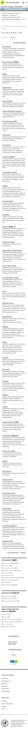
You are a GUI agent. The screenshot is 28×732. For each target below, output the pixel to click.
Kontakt (5, 683)
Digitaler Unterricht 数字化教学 (12, 570)
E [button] (7, 32)
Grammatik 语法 (7, 573)
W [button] (21, 32)
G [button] (11, 32)
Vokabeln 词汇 (7, 582)
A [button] (2, 32)
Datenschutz (6, 688)
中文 (4, 709)
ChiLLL (23, 19)
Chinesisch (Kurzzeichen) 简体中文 (12, 619)
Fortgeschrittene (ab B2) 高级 (11, 601)
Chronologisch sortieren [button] (19, 42)
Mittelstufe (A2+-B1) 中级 (10, 598)
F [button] (9, 32)
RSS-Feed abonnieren (13, 552)
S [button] (15, 32)
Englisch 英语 (7, 614)
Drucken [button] (5, 701)
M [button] (13, 32)
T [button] (17, 32)
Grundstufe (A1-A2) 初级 (9, 596)
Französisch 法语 (7, 624)
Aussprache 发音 (7, 566)
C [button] (4, 32)
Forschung (12, 15)
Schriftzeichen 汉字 (8, 575)
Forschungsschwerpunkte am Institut (10, 17)
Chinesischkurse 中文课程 (10, 568)
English (4, 706)
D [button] (6, 32)
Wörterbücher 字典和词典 (10, 585)
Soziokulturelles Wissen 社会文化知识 (13, 577)
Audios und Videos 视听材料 (10, 563)
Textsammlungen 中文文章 (10, 580)
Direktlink (23, 552)
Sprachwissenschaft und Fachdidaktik (11, 19)
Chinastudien (5, 15)
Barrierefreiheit (6, 691)
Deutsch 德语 (6, 617)
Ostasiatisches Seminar (14, 13)
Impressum (5, 686)
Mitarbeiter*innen (7, 681)
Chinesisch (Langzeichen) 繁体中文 (12, 622)
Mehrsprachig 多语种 (9, 626)
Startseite (4, 13)
